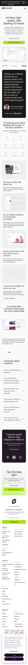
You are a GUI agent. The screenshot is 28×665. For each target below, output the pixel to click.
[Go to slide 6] (15, 352)
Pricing (3, 614)
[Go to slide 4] (13, 352)
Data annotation (18, 531)
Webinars (16, 616)
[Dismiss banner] (26, 3)
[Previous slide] (6, 352)
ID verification (17, 567)
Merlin (3, 550)
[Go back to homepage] (7, 8)
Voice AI (16, 577)
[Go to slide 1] (9, 352)
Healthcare (17, 580)
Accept (14, 655)
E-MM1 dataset (18, 626)
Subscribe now (14, 522)
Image (3, 591)
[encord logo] (14, 501)
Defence (16, 574)
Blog (15, 621)
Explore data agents (10, 298)
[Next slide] (22, 352)
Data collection (18, 534)
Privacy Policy (16, 506)
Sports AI (16, 572)
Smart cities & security (20, 569)
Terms (10, 506)
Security (4, 555)
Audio (3, 601)
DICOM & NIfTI (5, 604)
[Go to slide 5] (14, 352)
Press (3, 624)
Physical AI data (18, 536)
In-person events (18, 614)
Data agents (5, 544)
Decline (14, 659)
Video (3, 593)
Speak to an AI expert (14, 42)
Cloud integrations (6, 552)
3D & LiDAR (5, 596)
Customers (5, 616)
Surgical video (18, 564)
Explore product (14, 485)
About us (4, 619)
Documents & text (6, 599)
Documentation (18, 624)
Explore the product (14, 38)
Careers (4, 621)
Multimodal (5, 588)
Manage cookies (14, 651)
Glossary (16, 619)
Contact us (5, 626)
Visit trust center (14, 449)
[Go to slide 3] (12, 352)
